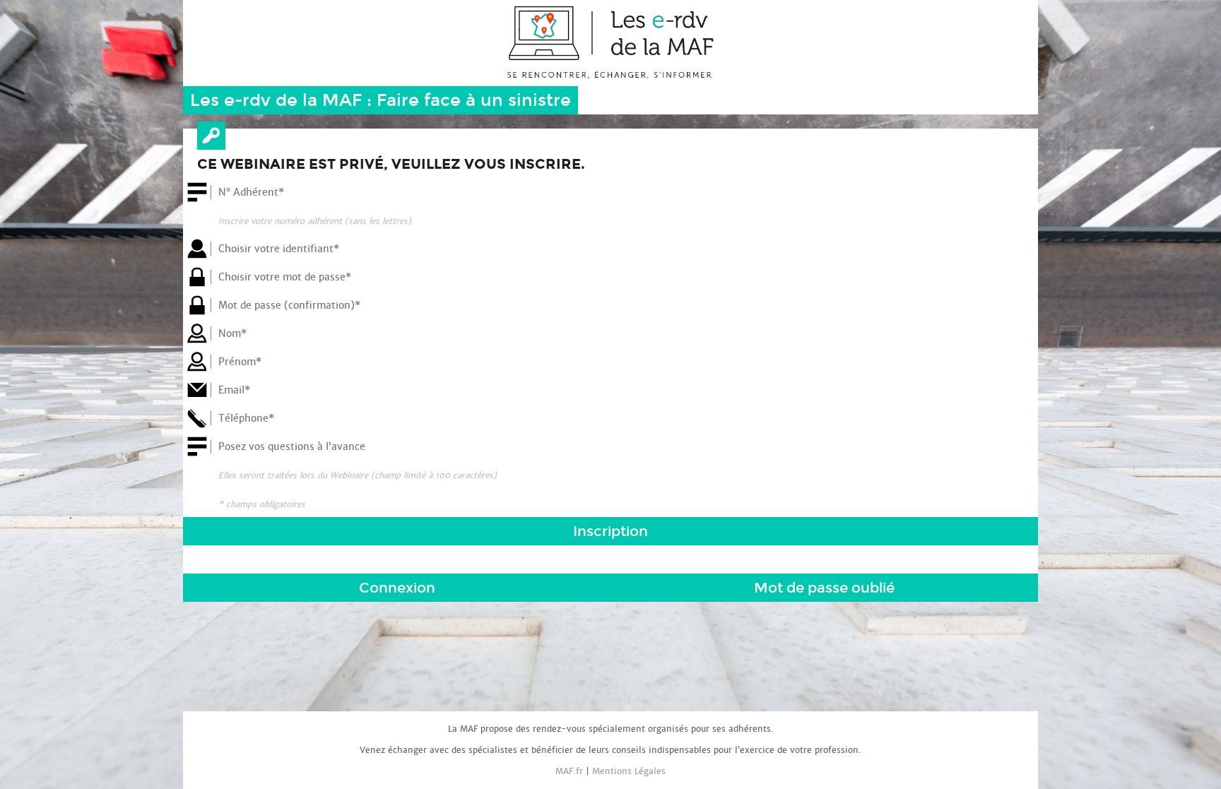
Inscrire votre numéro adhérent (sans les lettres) (314, 221)
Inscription (610, 531)
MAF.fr (569, 771)
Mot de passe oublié (824, 587)
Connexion (397, 587)
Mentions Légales (629, 771)
